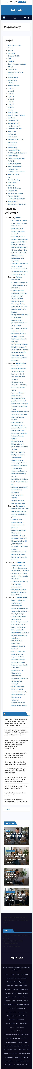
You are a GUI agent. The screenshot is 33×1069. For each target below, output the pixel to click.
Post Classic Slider (14, 150)
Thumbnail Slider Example (16, 199)
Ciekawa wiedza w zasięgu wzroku (16, 982)
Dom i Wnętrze (21, 363)
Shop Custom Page (14, 180)
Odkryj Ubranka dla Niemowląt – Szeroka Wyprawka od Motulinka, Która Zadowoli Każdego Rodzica (19, 306)
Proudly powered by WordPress (12, 967)
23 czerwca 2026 (13, 839)
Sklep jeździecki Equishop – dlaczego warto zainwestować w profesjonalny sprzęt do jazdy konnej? (19, 320)
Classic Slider (12, 69)
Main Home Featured (15, 129)
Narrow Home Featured (15, 139)
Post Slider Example (14, 164)
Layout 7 (11, 104)
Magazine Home (13, 112)
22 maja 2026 (12, 859)
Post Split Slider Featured (16, 172)
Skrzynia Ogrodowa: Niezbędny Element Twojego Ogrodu (18, 454)
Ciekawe (19, 277)
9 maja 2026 (11, 900)
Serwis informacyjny (15, 714)
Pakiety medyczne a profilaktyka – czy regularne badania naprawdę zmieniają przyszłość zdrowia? (18, 657)
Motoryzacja (20, 506)
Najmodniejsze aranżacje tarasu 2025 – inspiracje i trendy (19, 406)
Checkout (11, 61)
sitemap (7, 809)
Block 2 (10, 50)
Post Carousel (12, 147)
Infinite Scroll (12, 80)
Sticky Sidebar (12, 191)
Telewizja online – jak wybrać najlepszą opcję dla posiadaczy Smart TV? (20, 568)
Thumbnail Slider (13, 196)
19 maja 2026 (11, 879)
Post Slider (11, 161)
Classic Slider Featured (15, 72)
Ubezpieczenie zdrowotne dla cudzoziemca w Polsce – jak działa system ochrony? (19, 678)
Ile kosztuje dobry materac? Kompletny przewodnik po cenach (18, 425)
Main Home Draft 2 (14, 123)
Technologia (20, 562)
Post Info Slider (13, 156)
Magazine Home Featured (16, 115)
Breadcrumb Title (13, 56)
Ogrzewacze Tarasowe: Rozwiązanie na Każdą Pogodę (19, 473)
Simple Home (12, 182)
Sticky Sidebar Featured (16, 193)
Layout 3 (11, 94)
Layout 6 (11, 102)
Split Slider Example (14, 188)
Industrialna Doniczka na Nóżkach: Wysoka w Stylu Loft (19, 481)
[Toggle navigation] (14, 17)
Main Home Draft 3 (14, 126)
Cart (9, 59)
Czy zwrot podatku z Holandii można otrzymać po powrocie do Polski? (19, 239)
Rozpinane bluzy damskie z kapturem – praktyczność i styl (19, 667)
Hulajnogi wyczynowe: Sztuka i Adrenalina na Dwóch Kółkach (18, 592)
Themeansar (17, 969)
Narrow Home (12, 137)
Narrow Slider (12, 142)
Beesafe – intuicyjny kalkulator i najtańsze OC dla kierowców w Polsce (19, 247)
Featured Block (13, 77)
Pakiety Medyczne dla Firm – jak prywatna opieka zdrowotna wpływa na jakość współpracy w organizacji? (20, 632)
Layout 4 (11, 96)
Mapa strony (12, 131)
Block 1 (10, 48)
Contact (10, 75)
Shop (9, 177)
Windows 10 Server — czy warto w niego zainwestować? (19, 584)
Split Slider (11, 185)
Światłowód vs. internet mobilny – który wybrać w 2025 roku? (19, 576)
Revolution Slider (13, 174)
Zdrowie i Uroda (21, 597)
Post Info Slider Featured (16, 158)
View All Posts (12, 201)
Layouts (10, 110)
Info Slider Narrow (14, 85)
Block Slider (12, 53)
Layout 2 (11, 91)
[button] (25, 18)
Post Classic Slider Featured (17, 153)
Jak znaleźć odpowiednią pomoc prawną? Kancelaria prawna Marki (19, 266)
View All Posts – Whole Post (17, 204)
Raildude (16, 10)
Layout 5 (11, 99)
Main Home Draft (13, 121)
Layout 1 (11, 88)
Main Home (11, 118)
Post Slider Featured (14, 166)
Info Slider (11, 83)
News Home (12, 145)
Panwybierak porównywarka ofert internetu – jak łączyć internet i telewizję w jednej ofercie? (15, 779)
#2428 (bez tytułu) (14, 45)
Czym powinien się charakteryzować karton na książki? (19, 357)
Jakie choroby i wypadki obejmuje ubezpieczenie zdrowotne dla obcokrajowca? (15, 771)
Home (6, 974)
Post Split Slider (13, 169)
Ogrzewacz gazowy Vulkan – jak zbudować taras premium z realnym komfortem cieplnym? (15, 755)
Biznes (18, 218)
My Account (12, 134)
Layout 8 (11, 107)
